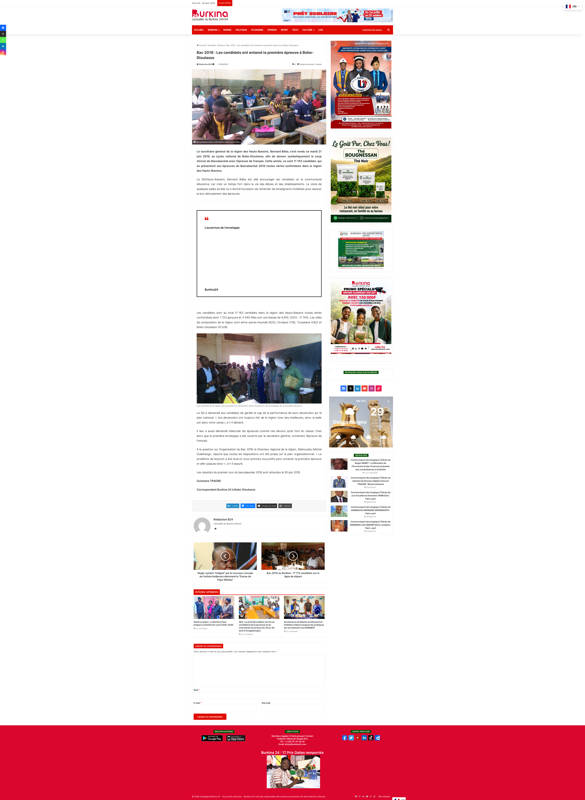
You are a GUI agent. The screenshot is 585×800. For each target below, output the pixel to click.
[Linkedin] (3, 46)
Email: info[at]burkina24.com (292, 744)
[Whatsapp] (3, 40)
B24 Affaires (384, 796)
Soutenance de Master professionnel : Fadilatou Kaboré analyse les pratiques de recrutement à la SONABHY (304, 625)
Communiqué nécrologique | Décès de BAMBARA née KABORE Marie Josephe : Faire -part (370, 524)
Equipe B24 (302, 739)
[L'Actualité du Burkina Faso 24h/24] (210, 15)
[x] (351, 739)
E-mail (198, 703)
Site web (266, 703)
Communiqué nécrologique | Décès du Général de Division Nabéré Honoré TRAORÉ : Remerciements (371, 480)
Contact (309, 736)
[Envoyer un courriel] (213, 64)
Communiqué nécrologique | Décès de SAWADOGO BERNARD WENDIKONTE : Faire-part (370, 510)
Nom (197, 690)
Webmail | (291, 739)
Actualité (212, 45)
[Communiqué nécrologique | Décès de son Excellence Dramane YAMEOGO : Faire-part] (339, 496)
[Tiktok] (371, 739)
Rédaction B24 (205, 64)
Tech (295, 30)
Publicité (281, 739)
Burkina (212, 30)
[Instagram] (3, 52)
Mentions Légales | (281, 736)
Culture (307, 30)
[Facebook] (3, 28)
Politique (241, 30)
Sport (284, 30)
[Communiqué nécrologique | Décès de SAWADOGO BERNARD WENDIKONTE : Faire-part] (339, 511)
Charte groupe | (298, 736)
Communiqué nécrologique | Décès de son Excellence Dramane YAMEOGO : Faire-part (370, 495)
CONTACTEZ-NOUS (372, 30)
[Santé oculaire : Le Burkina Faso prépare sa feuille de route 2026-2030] (214, 607)
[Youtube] (357, 739)
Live (320, 30)
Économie (257, 30)
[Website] (215, 528)
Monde (227, 30)
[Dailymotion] (377, 739)
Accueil (199, 30)
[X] (3, 34)
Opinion (272, 30)
